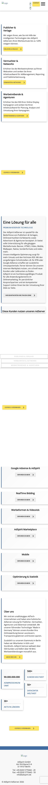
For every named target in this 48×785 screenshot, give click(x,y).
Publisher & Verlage (24, 356)
